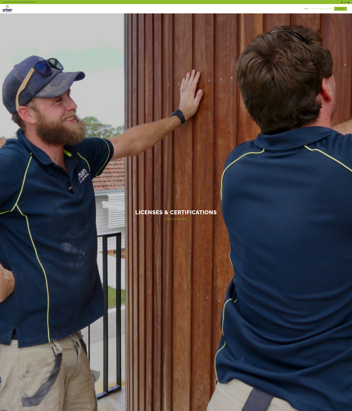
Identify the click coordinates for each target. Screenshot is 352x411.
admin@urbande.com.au (28, 2)
